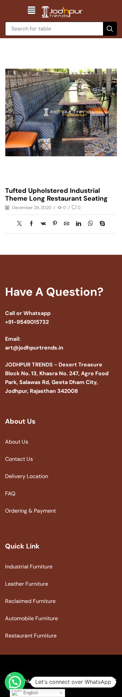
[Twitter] (21, 224)
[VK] (43, 224)
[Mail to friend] (67, 224)
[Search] (110, 29)
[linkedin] (78, 224)
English (30, 692)
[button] (31, 10)
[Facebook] (31, 224)
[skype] (100, 224)
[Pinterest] (55, 224)
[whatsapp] (90, 224)
